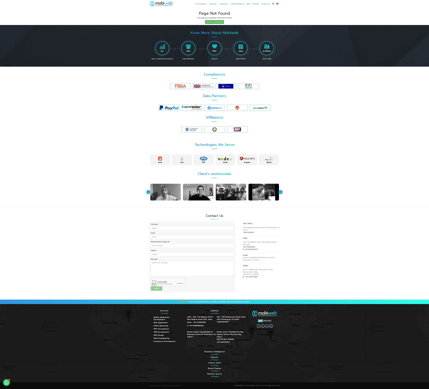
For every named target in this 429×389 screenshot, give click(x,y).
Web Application (161, 322)
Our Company (200, 4)
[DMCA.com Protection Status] (265, 320)
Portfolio (256, 4)
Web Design (159, 335)
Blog (248, 4)
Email (153, 233)
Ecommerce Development (164, 341)
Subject (154, 250)
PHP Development (161, 329)
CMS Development (161, 332)
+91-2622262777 (251, 249)
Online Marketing (161, 326)
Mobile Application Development (161, 318)
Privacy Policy (155, 385)
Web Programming (161, 338)
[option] (160, 159)
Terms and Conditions (171, 385)
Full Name (155, 224)
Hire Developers (237, 4)
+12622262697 (248, 232)
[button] (6, 382)
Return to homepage (214, 22)
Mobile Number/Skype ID (160, 242)
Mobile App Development (231, 302)
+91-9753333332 (249, 247)
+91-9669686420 (196, 325)
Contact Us (265, 4)
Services (213, 4)
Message (154, 259)
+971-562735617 (251, 277)
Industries (224, 4)
